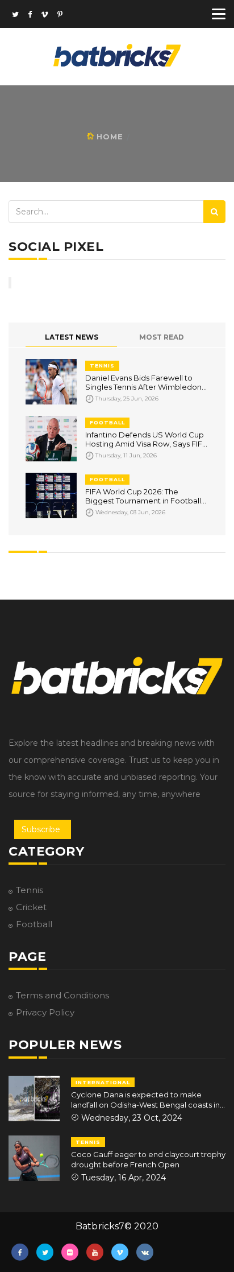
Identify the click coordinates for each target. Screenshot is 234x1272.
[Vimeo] (44, 15)
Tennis (29, 890)
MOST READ (161, 337)
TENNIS (102, 365)
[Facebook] (29, 15)
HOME (110, 136)
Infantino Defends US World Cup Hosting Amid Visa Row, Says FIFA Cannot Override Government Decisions (146, 439)
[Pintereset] (60, 15)
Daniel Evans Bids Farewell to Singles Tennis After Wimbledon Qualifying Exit (143, 382)
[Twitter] (15, 15)
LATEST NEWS (71, 337)
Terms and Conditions (62, 995)
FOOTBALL (107, 422)
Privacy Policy (45, 1012)
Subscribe (41, 829)
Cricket (31, 907)
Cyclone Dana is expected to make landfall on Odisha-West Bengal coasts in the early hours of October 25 (145, 1100)
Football (34, 924)
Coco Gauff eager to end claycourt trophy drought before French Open (148, 1159)
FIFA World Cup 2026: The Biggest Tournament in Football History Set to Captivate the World (143, 496)
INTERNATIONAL (103, 1082)
